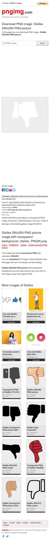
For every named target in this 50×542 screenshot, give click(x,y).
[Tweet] (13, 189)
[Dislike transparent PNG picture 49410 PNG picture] (12, 489)
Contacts (6, 525)
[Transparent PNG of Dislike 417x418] (12, 376)
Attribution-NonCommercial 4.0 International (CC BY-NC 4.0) (25, 197)
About (5, 522)
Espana (19, 3)
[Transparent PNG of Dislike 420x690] (36, 451)
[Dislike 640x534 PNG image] (12, 451)
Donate (25, 522)
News (18, 522)
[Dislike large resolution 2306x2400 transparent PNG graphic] (36, 413)
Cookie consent (35, 522)
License (12, 522)
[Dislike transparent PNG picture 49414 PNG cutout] (12, 414)
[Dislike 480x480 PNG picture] (36, 376)
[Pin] (10, 189)
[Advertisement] (25, 72)
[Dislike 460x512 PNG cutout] (36, 489)
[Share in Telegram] (6, 189)
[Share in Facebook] (3, 189)
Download (11, 322)
